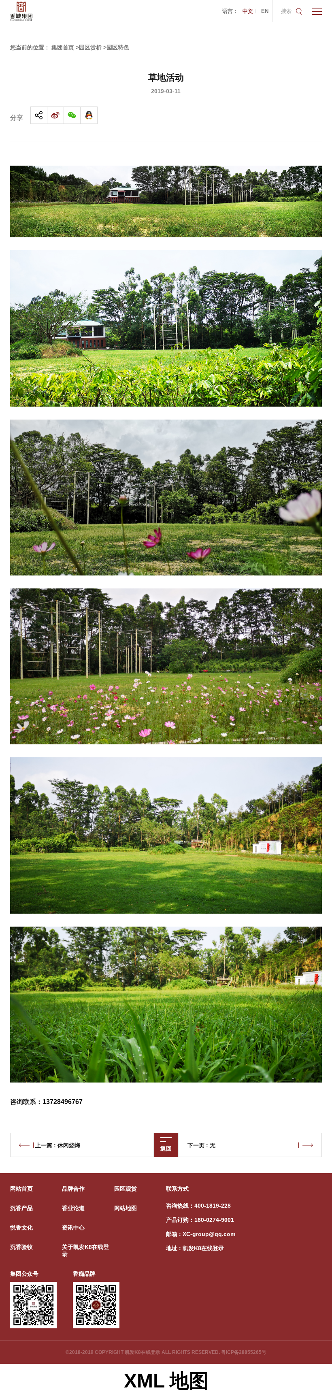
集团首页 (62, 47)
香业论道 (73, 1208)
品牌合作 (73, 1188)
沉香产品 (21, 1208)
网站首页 (21, 1188)
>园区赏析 (89, 47)
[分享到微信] (72, 115)
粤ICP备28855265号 (243, 1352)
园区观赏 (125, 1188)
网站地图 (125, 1208)
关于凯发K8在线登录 (85, 1250)
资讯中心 (73, 1227)
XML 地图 (166, 1381)
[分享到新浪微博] (55, 115)
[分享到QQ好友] (89, 115)
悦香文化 (21, 1227)
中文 (248, 11)
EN (264, 11)
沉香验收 (21, 1247)
